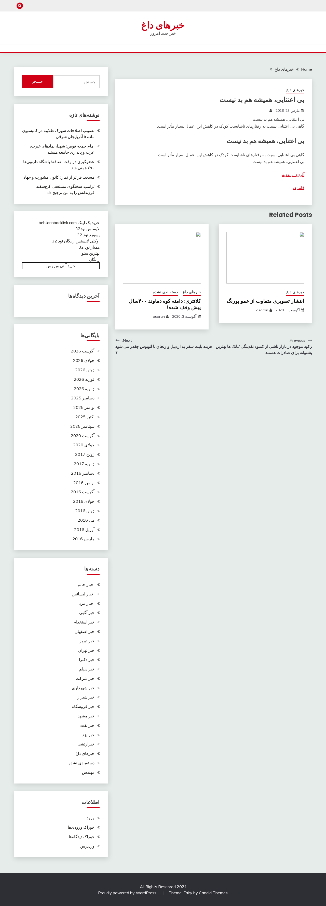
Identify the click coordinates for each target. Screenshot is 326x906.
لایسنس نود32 (87, 228)
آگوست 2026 (82, 350)
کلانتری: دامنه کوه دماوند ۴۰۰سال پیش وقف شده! (165, 304)
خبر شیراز (85, 697)
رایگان (94, 259)
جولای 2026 (83, 360)
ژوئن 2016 (84, 510)
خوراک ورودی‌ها (81, 827)
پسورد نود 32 (88, 234)
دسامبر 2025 (82, 397)
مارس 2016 (83, 538)
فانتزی (298, 187)
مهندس (88, 772)
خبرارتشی (85, 743)
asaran (262, 310)
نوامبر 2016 (83, 482)
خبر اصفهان (84, 631)
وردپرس (87, 846)
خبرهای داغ (163, 25)
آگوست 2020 (82, 435)
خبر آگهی (86, 612)
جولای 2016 (83, 501)
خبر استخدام (84, 622)
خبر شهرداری (83, 687)
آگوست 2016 (82, 491)
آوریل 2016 (84, 529)
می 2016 (86, 520)
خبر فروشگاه (83, 706)
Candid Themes (213, 892)
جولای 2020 (83, 444)
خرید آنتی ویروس (60, 265)
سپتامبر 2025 (82, 426)
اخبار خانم (86, 584)
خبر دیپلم (86, 668)
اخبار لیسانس (83, 593)
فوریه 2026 (84, 379)
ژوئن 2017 (84, 454)
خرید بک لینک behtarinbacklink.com (69, 222)
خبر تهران (86, 650)
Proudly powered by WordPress (127, 892)
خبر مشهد (86, 715)
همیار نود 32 (89, 247)
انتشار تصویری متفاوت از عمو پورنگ (265, 300)
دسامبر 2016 (82, 473)
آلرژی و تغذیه (293, 174)
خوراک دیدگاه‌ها (81, 836)
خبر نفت (87, 725)
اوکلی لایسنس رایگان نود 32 (76, 240)
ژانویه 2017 (84, 463)
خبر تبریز (86, 640)
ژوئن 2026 (84, 369)
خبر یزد (88, 734)
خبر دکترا (86, 659)
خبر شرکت (85, 678)
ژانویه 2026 (84, 388)
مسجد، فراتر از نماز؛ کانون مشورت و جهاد (58, 177)
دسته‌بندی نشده (165, 291)
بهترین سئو (91, 253)
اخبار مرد (86, 603)
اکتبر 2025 (84, 416)
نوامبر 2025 (83, 407)
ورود (90, 817)
